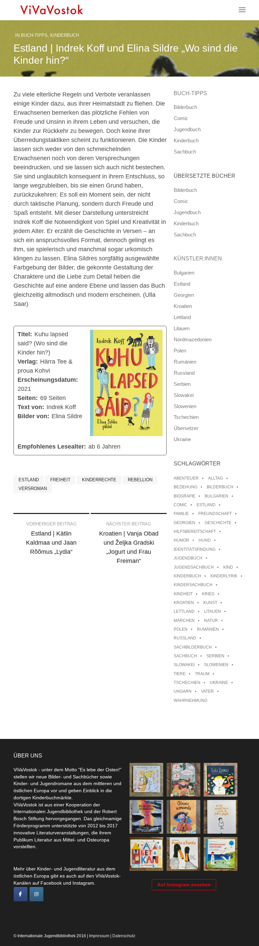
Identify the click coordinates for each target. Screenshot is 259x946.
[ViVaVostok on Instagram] (36, 894)
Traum (202, 673)
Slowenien (185, 406)
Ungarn (183, 691)
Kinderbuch (64, 35)
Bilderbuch (185, 107)
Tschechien (186, 417)
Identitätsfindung (194, 549)
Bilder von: (33, 416)
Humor (181, 540)
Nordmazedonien (192, 339)
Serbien (182, 384)
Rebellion (140, 479)
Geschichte (218, 522)
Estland (29, 479)
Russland (184, 373)
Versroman (33, 488)
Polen (180, 350)
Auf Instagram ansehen (184, 884)
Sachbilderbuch (193, 647)
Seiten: (28, 398)
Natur (211, 620)
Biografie (184, 496)
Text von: (31, 407)
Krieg (208, 594)
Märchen (184, 620)
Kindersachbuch (193, 584)
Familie (181, 513)
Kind (228, 567)
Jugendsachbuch (194, 567)
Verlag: (28, 361)
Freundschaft (215, 513)
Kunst (210, 602)
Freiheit (60, 479)
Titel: (25, 334)
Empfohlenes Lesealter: (52, 446)
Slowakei (184, 395)
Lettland (182, 317)
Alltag (215, 478)
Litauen (182, 328)
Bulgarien (184, 273)
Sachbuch (185, 151)
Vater (207, 691)
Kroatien (183, 306)
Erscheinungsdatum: (48, 379)
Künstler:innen (198, 258)
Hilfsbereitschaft (195, 531)
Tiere (179, 673)
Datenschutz (123, 936)
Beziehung (185, 487)
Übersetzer (186, 428)
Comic (181, 118)
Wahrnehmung (190, 700)
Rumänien (185, 362)
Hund (205, 540)
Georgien (184, 295)
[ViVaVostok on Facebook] (20, 894)
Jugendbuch (187, 129)
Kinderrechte (99, 479)
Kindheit (183, 594)
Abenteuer (186, 478)
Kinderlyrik (223, 576)
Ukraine (182, 439)
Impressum (99, 936)
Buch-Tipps (34, 35)
